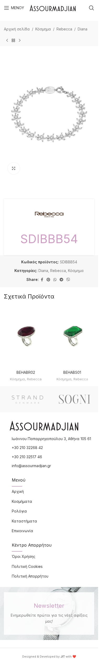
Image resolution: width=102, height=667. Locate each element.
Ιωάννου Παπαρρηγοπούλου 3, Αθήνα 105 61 (51, 438)
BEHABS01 (72, 372)
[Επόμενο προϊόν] (19, 40)
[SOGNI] (74, 399)
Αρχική (18, 491)
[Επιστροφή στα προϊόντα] (13, 40)
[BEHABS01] (72, 336)
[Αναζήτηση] (91, 8)
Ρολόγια (19, 511)
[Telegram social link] (61, 279)
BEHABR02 (25, 372)
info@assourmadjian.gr (31, 465)
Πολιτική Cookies (27, 566)
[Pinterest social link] (48, 279)
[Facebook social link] (42, 279)
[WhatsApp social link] (55, 279)
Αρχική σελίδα (17, 29)
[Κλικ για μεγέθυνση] (14, 168)
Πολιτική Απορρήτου (30, 576)
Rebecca (64, 29)
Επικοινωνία (22, 531)
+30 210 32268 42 (27, 447)
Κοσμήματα (22, 501)
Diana (82, 29)
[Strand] (27, 399)
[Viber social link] (68, 279)
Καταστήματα (24, 521)
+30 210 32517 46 (27, 457)
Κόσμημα (43, 29)
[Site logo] (52, 7)
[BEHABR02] (26, 336)
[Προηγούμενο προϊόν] (7, 40)
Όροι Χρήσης (23, 556)
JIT (62, 656)
